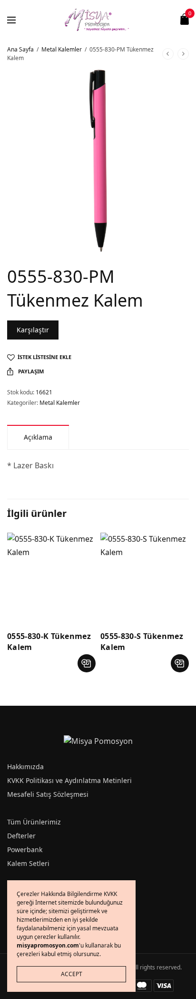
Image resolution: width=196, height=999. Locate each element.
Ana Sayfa (20, 49)
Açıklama (38, 437)
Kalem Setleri (28, 863)
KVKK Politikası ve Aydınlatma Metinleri (69, 780)
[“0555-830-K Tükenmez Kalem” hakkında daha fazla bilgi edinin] (87, 663)
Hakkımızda (25, 766)
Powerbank (24, 849)
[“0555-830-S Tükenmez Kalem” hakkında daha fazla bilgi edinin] (180, 663)
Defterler (21, 835)
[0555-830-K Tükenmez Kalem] (51, 577)
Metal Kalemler (61, 49)
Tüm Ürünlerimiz (34, 821)
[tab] (38, 437)
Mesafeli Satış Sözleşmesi (47, 794)
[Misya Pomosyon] (98, 19)
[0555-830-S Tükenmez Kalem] (144, 577)
